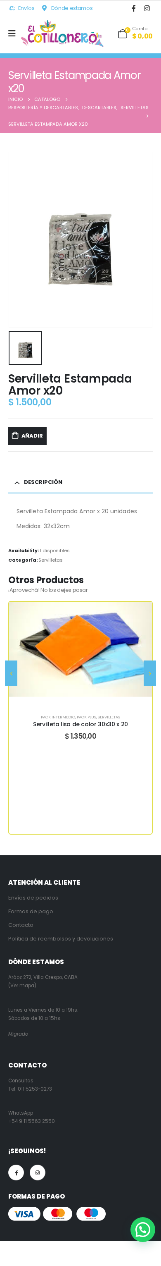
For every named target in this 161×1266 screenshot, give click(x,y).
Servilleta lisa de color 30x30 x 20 (80, 724)
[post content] (80, 649)
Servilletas (50, 560)
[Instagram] (147, 8)
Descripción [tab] (43, 482)
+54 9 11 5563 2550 (31, 1121)
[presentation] (11, 673)
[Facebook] (133, 8)
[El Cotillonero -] (62, 33)
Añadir (32, 436)
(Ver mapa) (22, 985)
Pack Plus (86, 717)
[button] (142, 1229)
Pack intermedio (58, 717)
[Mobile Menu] (14, 33)
